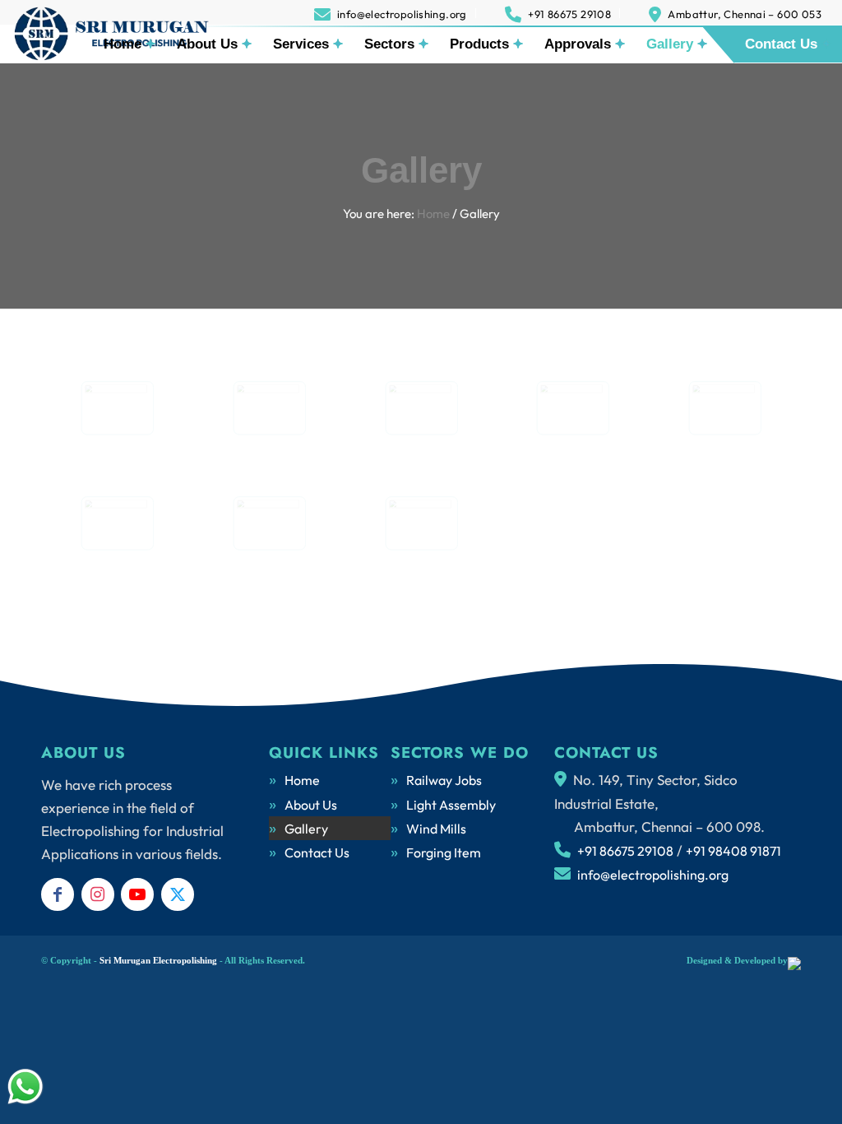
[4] (269, 523)
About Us (311, 805)
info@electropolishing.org (402, 14)
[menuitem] (391, 13)
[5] (421, 523)
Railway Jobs (444, 780)
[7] (269, 408)
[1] (117, 523)
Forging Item (443, 852)
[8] (421, 408)
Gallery (421, 170)
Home (302, 780)
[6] (117, 408)
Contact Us (317, 852)
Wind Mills (436, 828)
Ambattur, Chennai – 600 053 (744, 14)
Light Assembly (451, 805)
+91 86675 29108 (569, 14)
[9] (573, 408)
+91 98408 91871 (733, 851)
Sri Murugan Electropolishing (158, 960)
